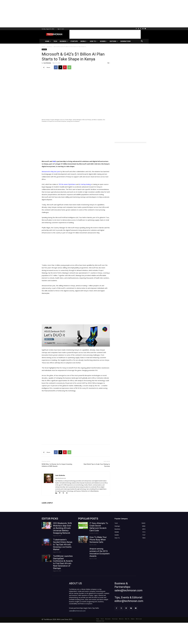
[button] (142, 41)
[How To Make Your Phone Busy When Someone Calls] (83, 539)
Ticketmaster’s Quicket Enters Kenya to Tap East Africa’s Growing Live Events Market (62, 544)
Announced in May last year (51, 171)
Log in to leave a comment (50, 506)
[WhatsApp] (69, 67)
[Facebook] (136, 29)
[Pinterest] (65, 67)
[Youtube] (145, 29)
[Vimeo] (143, 29)
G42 (54, 161)
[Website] (67, 493)
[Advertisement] (59, 13)
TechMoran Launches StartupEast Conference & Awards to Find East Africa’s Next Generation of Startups (63, 562)
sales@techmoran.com (77, 611)
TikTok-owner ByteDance (67, 184)
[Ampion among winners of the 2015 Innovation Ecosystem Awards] (83, 551)
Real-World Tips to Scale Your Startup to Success (97, 465)
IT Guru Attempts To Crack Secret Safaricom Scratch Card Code (98, 527)
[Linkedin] (57, 493)
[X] (141, 29)
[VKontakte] (131, 608)
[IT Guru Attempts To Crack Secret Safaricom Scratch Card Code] (83, 525)
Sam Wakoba (47, 63)
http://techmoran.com (60, 478)
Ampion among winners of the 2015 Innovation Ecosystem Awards (99, 552)
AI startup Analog (85, 184)
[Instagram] (138, 29)
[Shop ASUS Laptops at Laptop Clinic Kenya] (76, 335)
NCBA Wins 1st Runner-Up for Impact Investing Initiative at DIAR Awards (57, 465)
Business (44, 49)
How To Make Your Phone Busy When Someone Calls (98, 539)
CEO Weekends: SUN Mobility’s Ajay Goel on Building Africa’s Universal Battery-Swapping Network (62, 528)
